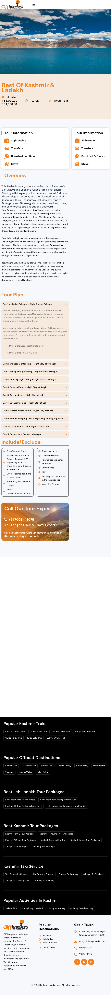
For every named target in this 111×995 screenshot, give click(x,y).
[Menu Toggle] (33, 4)
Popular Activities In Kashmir (31, 900)
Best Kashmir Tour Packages (30, 825)
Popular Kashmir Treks (25, 723)
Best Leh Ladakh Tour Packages (33, 791)
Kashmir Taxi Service (23, 866)
